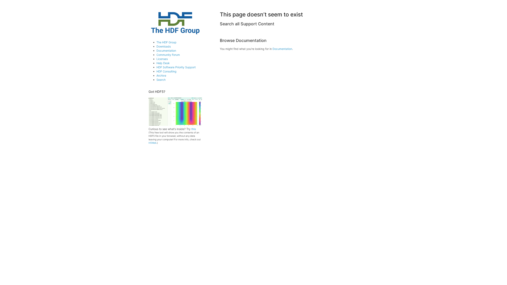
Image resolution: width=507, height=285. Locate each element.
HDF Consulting (166, 71)
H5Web (152, 143)
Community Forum (168, 54)
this (193, 129)
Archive (161, 75)
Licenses (162, 59)
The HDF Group (166, 42)
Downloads (163, 46)
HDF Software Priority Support (176, 67)
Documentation (166, 50)
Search (161, 79)
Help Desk (163, 63)
